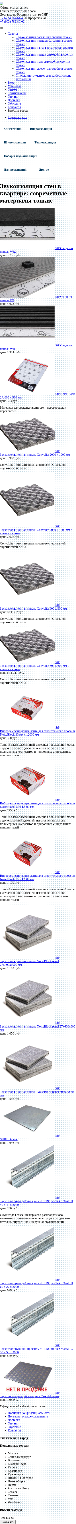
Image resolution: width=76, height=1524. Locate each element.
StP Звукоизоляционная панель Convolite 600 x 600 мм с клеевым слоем (34, 666)
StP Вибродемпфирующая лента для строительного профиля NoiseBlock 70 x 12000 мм (37, 875)
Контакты (14, 107)
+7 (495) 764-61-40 (12, 18)
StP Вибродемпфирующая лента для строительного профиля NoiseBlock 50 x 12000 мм (37, 803)
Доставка (14, 100)
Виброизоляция (41, 128)
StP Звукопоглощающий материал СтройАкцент (30, 1394)
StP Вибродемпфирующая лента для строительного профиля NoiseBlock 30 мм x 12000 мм (37, 731)
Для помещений (15, 169)
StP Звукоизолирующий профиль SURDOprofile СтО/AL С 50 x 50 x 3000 (36, 1349)
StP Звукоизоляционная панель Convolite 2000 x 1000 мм (35, 452)
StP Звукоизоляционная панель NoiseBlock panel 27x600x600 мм (37, 1026)
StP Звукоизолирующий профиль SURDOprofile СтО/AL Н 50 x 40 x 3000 (36, 1201)
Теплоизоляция (45, 142)
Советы (13, 33)
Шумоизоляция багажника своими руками (44, 37)
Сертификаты (17, 93)
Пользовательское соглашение (28, 1416)
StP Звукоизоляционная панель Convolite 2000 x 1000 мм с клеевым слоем (36, 530)
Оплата (13, 96)
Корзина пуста (17, 117)
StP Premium (12, 128)
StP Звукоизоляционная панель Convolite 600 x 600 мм (33, 606)
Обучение (14, 103)
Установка (14, 86)
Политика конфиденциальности (29, 1413)
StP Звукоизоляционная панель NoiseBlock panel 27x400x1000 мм (30, 961)
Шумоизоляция (15, 142)
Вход (11, 82)
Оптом (12, 89)
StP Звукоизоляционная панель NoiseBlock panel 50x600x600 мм (37, 1092)
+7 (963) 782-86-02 (12, 21)
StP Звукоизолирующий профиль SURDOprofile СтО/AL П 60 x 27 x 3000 (36, 1283)
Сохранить (8, 1522)
